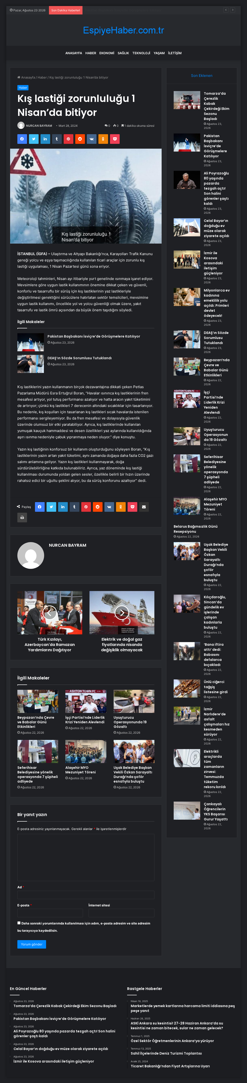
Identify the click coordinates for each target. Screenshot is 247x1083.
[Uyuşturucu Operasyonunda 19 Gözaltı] (134, 701)
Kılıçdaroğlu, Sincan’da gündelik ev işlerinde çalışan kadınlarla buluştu (215, 612)
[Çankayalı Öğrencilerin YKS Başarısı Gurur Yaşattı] (187, 811)
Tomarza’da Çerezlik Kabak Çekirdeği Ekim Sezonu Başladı (216, 106)
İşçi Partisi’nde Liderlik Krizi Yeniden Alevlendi (85, 719)
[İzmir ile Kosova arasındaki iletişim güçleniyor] (187, 260)
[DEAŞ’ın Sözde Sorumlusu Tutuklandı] (30, 364)
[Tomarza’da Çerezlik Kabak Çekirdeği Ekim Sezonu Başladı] (187, 100)
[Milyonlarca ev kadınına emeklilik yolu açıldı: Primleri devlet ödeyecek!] (187, 297)
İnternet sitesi (99, 905)
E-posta (24, 905)
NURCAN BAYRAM (39, 125)
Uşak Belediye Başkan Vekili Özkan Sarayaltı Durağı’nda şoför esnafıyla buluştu (133, 774)
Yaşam (159, 53)
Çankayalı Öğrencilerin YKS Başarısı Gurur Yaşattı (216, 812)
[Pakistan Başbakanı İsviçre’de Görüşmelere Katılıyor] (30, 342)
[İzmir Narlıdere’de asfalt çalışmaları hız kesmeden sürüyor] (187, 716)
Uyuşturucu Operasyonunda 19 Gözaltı (130, 722)
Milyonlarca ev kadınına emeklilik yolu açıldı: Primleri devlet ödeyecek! (217, 303)
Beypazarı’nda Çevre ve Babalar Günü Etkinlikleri (35, 722)
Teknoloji (141, 53)
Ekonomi (106, 53)
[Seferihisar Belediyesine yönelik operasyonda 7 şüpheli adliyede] (37, 751)
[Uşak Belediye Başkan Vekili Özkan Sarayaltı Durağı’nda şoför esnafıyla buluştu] (134, 751)
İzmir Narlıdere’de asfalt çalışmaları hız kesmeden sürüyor (217, 722)
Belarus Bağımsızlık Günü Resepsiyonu (196, 529)
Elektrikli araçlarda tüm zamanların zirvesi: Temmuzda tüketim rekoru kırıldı (215, 769)
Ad (20, 887)
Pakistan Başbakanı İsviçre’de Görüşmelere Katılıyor (94, 336)
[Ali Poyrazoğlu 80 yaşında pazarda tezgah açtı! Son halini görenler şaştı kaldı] (187, 180)
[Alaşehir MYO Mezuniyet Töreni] (85, 751)
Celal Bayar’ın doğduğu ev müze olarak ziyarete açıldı (216, 228)
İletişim (175, 53)
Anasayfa (73, 53)
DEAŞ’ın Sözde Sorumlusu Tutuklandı (80, 358)
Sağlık (123, 53)
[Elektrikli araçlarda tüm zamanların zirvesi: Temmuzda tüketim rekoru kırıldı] (187, 758)
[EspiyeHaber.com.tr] (123, 30)
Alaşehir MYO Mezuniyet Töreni (80, 770)
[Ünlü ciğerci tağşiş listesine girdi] (187, 688)
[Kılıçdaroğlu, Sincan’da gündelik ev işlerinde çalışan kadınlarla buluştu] (187, 604)
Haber (90, 53)
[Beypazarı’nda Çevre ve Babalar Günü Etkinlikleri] (37, 701)
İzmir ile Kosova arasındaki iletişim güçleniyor (213, 263)
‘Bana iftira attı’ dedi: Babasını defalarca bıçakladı (214, 654)
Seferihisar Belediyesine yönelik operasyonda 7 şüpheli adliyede (37, 774)
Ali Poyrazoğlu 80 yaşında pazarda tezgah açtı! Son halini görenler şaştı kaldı (142, 10)
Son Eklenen (202, 75)
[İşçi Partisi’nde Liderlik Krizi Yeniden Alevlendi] (85, 701)
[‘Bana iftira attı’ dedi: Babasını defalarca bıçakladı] (187, 651)
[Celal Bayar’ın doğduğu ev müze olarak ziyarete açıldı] (187, 227)
